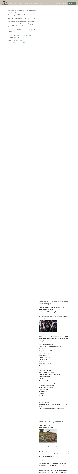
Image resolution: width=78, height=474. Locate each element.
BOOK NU (71, 3)
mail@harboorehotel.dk (18, 43)
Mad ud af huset (38, 3)
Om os (64, 3)
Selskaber (29, 3)
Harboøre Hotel (13, 3)
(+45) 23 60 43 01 (17, 41)
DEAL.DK (58, 3)
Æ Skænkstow (22, 3)
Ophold (52, 3)
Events (46, 3)
